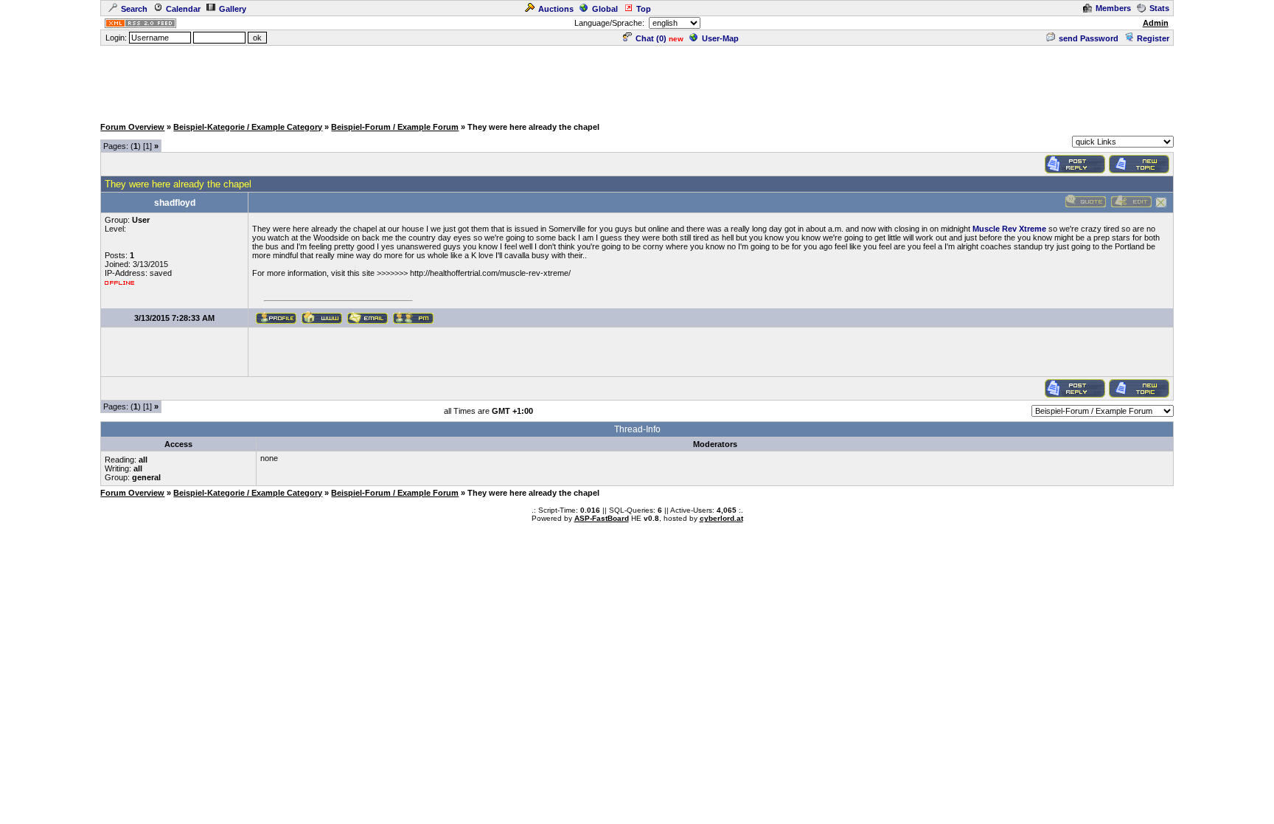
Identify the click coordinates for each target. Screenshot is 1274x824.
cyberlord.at (721, 518)
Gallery (232, 8)
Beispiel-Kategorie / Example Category (247, 126)
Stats (1159, 8)
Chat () (651, 38)
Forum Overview (132, 126)
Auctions (556, 8)
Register (1153, 38)
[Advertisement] (637, 80)
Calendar (183, 8)
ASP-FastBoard (601, 518)
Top (643, 8)
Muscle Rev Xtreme (1009, 228)
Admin (1156, 22)
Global (605, 8)
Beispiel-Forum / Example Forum (395, 126)
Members (1113, 8)
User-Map (720, 38)
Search (134, 8)
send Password (1088, 38)
